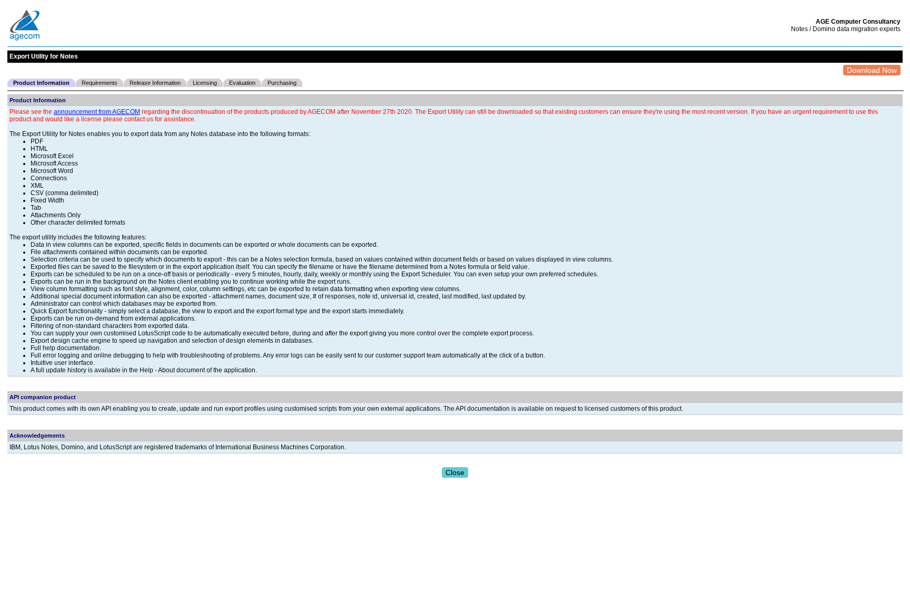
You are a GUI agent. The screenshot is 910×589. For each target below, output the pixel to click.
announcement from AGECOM (97, 111)
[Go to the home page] (25, 39)
